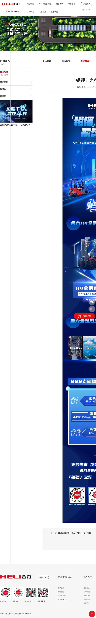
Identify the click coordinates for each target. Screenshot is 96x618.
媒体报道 (66, 61)
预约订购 (87, 595)
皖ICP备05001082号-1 (29, 614)
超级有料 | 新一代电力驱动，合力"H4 (74, 533)
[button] (40, 44)
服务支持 (59, 4)
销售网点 (87, 603)
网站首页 (30, 4)
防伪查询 (87, 599)
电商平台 (71, 4)
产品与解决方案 (45, 4)
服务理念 (87, 588)
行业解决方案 (62, 599)
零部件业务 (62, 595)
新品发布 (85, 61)
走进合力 (42, 12)
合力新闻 (47, 61)
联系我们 (54, 12)
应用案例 (87, 592)
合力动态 (30, 12)
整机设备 (61, 588)
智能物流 (61, 592)
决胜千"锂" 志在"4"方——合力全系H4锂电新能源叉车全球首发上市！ (16, 125)
